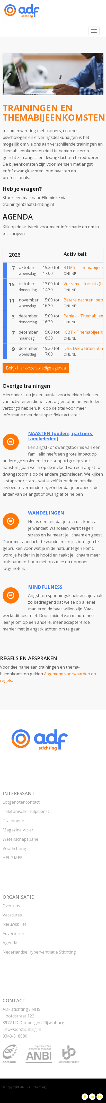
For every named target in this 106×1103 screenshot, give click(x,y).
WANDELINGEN (46, 513)
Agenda (10, 943)
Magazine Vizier (18, 830)
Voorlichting (14, 848)
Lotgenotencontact (21, 802)
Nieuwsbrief (14, 924)
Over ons (11, 905)
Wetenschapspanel (21, 839)
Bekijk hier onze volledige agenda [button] (36, 368)
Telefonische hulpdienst (26, 811)
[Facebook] (85, 1097)
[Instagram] (99, 1097)
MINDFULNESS (45, 587)
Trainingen (13, 820)
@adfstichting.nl (22, 1029)
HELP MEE (12, 858)
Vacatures (12, 915)
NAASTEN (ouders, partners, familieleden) (60, 436)
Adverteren (13, 933)
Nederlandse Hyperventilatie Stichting (39, 952)
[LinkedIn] (92, 1097)
